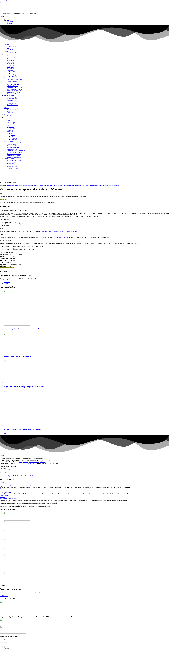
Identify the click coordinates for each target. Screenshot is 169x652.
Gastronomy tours (12, 81)
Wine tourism (77, 185)
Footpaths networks (12, 105)
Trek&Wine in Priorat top (112, 185)
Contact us (10, 49)
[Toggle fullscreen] (2, 642)
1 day (12, 73)
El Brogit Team (11, 46)
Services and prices (12, 98)
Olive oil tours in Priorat (13, 82)
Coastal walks (11, 57)
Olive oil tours (11, 65)
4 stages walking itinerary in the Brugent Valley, (32, 462)
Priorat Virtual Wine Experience (16, 87)
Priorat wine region (56, 185)
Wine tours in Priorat (12, 86)
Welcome (6, 44)
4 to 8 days (14, 76)
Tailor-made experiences (14, 97)
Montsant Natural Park (39, 185)
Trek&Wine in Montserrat (14, 94)
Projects (6, 101)
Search (2, 16)
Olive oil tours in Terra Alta (14, 89)
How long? (10, 70)
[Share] (4, 642)
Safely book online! (9, 95)
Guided (25, 185)
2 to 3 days (14, 75)
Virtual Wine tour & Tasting (14, 79)
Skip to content (4, 0)
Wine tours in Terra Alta (13, 92)
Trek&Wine (10, 68)
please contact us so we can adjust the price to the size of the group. (59, 231)
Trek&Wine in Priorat (13, 84)
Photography (10, 67)
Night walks (10, 63)
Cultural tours (11, 59)
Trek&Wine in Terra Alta (14, 90)
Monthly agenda (11, 100)
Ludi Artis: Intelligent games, (23, 463)
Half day (13, 71)
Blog (8, 48)
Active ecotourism (12, 56)
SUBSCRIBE (4, 596)
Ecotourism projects (12, 103)
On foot (6, 54)
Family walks (11, 60)
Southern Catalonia (68, 185)
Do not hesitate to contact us (60, 237)
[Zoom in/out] (0, 642)
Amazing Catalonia (12, 52)
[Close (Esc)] (6, 642)
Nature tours (10, 62)
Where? (6, 51)
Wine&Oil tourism (9, 78)
